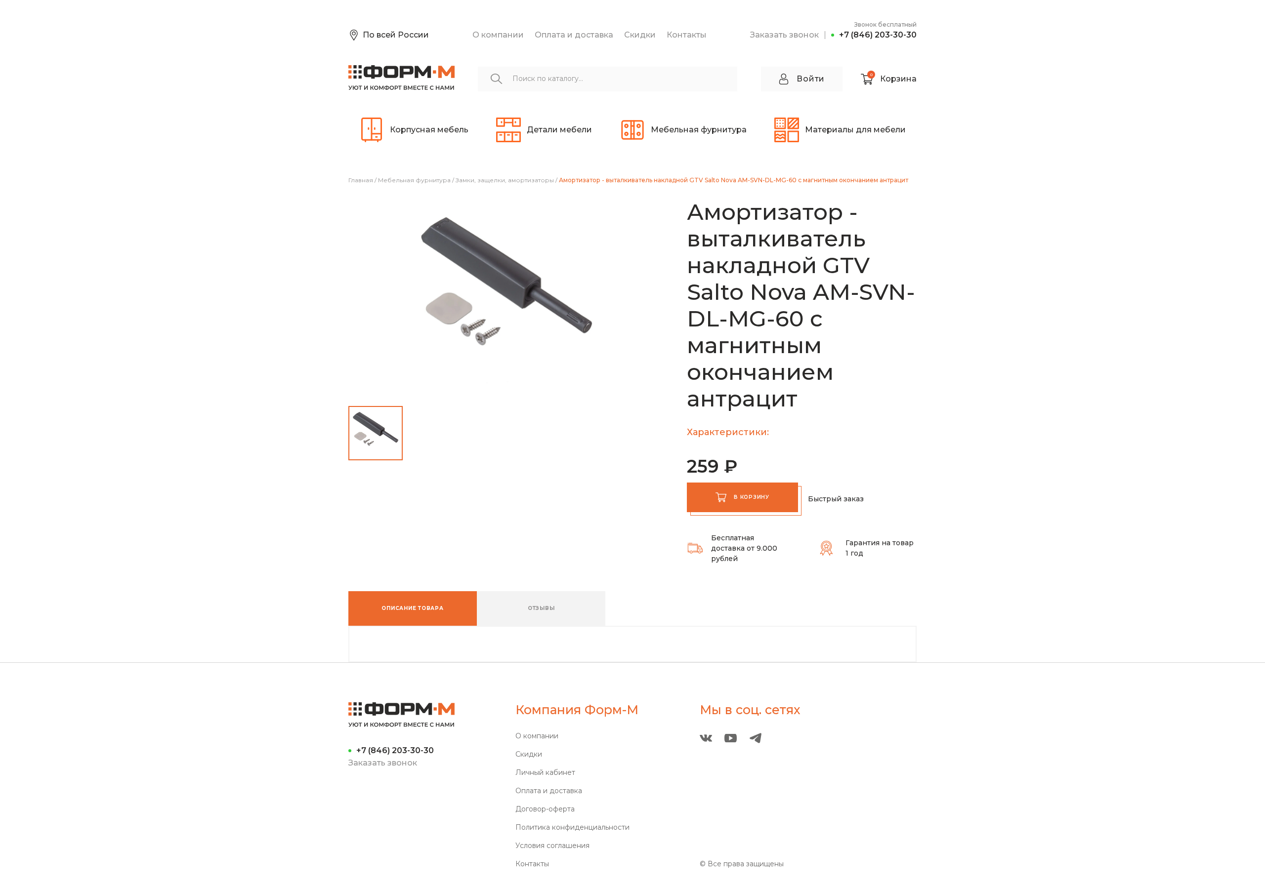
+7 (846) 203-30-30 (878, 35)
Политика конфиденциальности (572, 827)
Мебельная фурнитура (414, 180)
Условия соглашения (552, 846)
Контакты (687, 35)
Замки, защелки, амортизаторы (505, 180)
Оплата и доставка (574, 35)
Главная (360, 180)
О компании (498, 35)
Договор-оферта (545, 809)
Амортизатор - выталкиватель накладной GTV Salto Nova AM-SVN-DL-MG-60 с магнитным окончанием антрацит (733, 180)
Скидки (640, 35)
